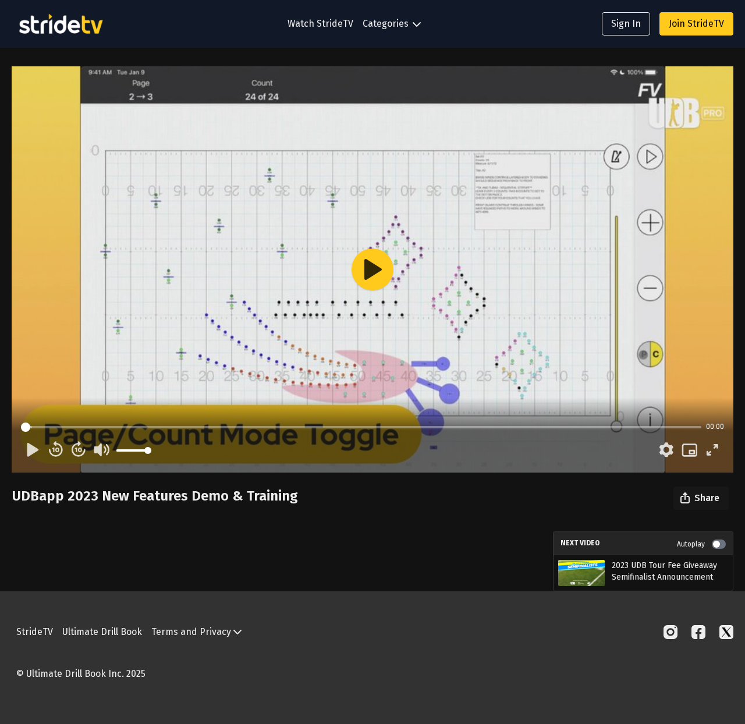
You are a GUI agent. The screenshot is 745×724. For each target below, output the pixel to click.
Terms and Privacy (192, 631)
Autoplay (691, 544)
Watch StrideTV (320, 23)
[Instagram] (670, 632)
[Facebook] (698, 632)
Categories (387, 23)
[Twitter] (726, 632)
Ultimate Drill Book (102, 631)
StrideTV (34, 631)
